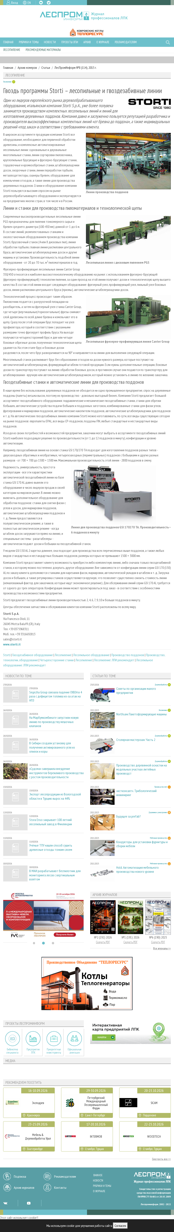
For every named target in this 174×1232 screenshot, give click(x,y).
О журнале (102, 42)
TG (49, 2)
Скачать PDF (103, 942)
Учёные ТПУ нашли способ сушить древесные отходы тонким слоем (50, 847)
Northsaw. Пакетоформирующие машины (141, 714)
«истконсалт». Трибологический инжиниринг (136, 793)
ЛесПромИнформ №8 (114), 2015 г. (76, 67)
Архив (87, 42)
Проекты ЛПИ (69, 42)
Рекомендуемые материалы (43, 50)
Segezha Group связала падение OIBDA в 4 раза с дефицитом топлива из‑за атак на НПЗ (55, 696)
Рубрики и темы (29, 42)
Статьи (45, 67)
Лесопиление (11, 50)
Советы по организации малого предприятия (136, 691)
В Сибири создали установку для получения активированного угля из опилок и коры (52, 747)
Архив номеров (27, 67)
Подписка (20, 1176)
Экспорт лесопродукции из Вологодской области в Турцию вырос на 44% (55, 796)
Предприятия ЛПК (33, 1051)
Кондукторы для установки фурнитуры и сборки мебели (142, 844)
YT (29, 1203)
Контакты (60, 1187)
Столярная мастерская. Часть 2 (135, 740)
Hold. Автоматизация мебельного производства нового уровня (137, 869)
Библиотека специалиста (12, 1051)
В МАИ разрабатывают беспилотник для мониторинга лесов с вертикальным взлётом (55, 875)
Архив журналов (24, 1187)
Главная (8, 42)
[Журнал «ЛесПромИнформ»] (87, 16)
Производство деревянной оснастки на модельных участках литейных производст (141, 769)
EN (29, 2)
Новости (50, 42)
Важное (97, 1175)
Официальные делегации (74, 1051)
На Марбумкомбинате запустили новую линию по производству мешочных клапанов (54, 722)
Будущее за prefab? (128, 816)
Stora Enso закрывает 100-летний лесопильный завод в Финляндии (50, 822)
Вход (14, 2)
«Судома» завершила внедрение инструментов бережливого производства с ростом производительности (56, 773)
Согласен (120, 1225)
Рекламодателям (126, 42)
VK (41, 2)
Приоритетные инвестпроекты (53, 1051)
